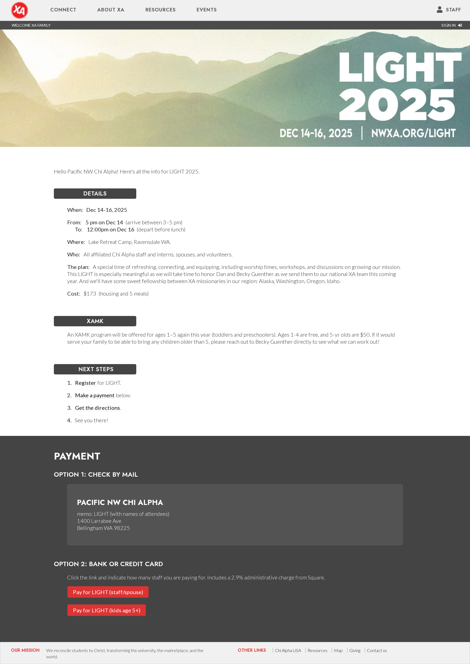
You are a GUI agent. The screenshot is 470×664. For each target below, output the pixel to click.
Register (85, 382)
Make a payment (95, 395)
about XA (111, 9)
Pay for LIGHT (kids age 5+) (106, 610)
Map (338, 650)
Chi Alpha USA (288, 650)
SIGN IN (449, 25)
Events (207, 9)
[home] (20, 9)
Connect (63, 9)
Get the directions (97, 407)
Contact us (377, 650)
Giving (354, 650)
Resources (161, 9)
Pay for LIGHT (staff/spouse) (108, 592)
